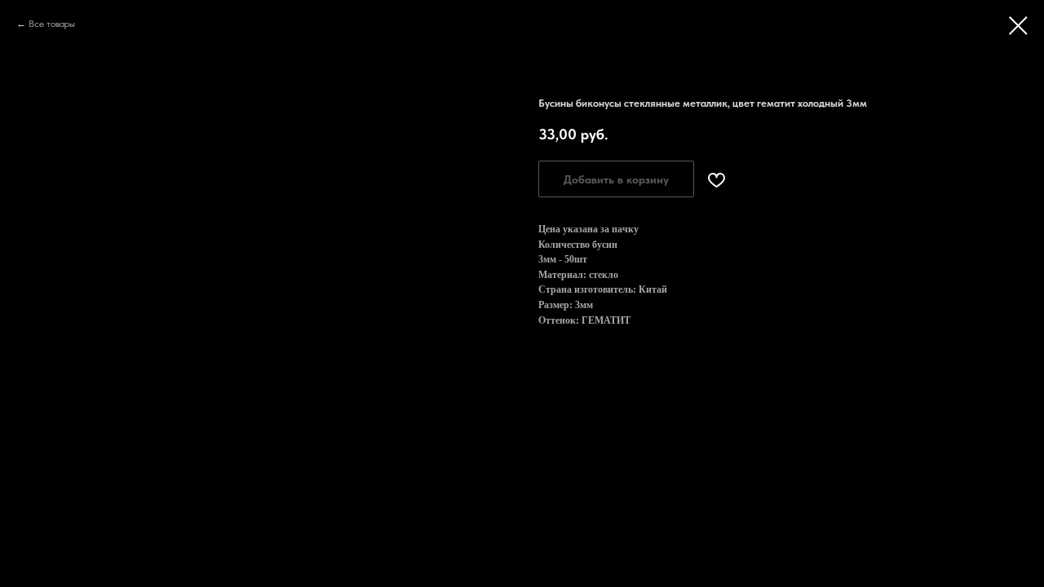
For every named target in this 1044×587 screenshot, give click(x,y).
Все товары (52, 23)
